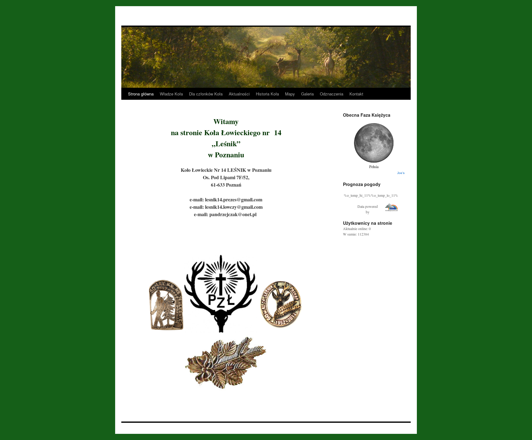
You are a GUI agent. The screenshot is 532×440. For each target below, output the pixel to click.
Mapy (290, 94)
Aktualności (239, 94)
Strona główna (141, 94)
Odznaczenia (331, 94)
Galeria (307, 94)
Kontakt (356, 94)
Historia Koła (267, 94)
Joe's (401, 173)
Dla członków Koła (206, 94)
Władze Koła (171, 94)
